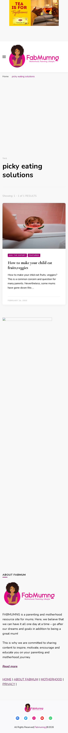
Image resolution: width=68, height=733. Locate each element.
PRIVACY (8, 684)
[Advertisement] (34, 115)
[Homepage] (34, 707)
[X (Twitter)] (25, 718)
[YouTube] (50, 718)
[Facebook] (17, 718)
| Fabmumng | (40, 727)
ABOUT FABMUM (26, 679)
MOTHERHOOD (51, 679)
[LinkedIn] (42, 718)
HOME (6, 679)
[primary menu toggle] (4, 57)
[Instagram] (34, 718)
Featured (34, 255)
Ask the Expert (17, 255)
